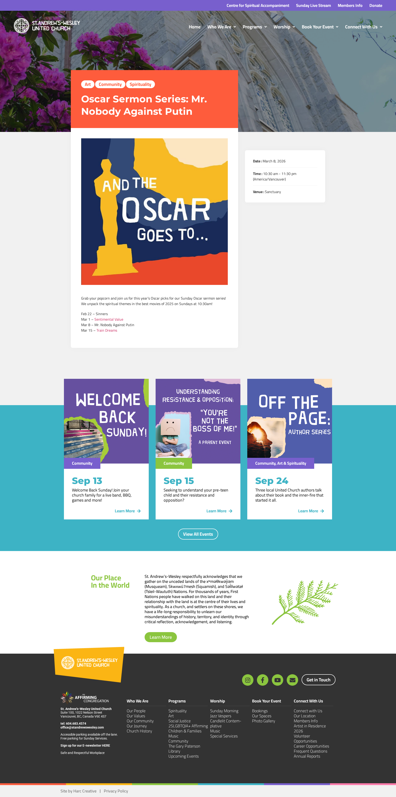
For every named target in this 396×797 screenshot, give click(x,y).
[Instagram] (247, 680)
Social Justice (179, 721)
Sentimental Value (108, 319)
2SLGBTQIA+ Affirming (188, 726)
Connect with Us (308, 711)
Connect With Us (308, 702)
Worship (217, 702)
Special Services (224, 736)
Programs (177, 702)
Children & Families (184, 731)
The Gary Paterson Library (184, 748)
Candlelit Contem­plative (225, 723)
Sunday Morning (224, 711)
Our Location (305, 716)
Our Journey (137, 726)
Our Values (136, 716)
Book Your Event (266, 702)
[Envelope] (292, 680)
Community (110, 84)
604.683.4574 (76, 723)
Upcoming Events (183, 756)
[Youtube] (277, 680)
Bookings (260, 711)
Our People (136, 711)
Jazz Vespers (220, 716)
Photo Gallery (263, 721)
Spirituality (140, 84)
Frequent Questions (310, 751)
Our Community (140, 721)
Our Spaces (261, 716)
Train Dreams (106, 330)
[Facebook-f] (262, 680)
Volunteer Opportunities (305, 738)
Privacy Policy (116, 791)
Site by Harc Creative (78, 791)
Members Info (306, 721)
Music (173, 736)
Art (88, 84)
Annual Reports (307, 756)
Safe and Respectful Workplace (82, 753)
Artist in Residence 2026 (310, 728)
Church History (139, 731)
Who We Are (137, 702)
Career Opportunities (311, 746)
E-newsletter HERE (96, 745)
